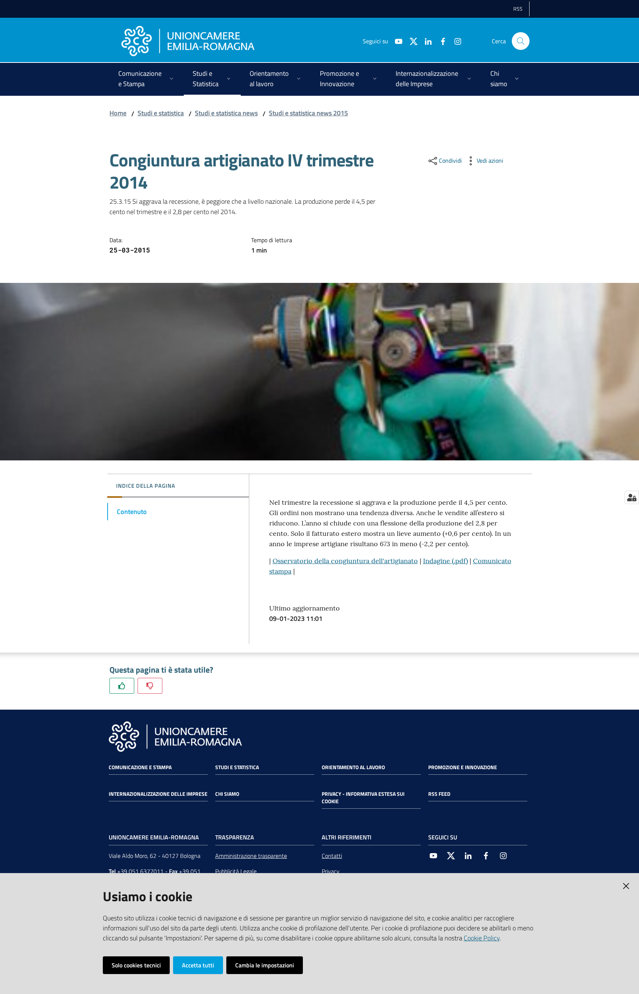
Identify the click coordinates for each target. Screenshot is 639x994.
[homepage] (187, 41)
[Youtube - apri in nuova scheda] (395, 40)
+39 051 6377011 (140, 871)
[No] (150, 686)
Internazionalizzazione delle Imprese (158, 794)
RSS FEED (439, 794)
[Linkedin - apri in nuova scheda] (425, 40)
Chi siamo (227, 794)
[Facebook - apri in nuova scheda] (440, 40)
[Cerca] (521, 41)
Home (117, 113)
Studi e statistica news (226, 113)
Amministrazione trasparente (251, 855)
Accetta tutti (198, 965)
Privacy (330, 871)
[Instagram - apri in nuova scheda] (454, 40)
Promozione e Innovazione (462, 767)
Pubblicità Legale (236, 871)
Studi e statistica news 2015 (308, 113)
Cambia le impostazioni (264, 965)
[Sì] (121, 686)
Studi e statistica (161, 113)
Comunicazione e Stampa (140, 767)
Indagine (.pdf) (445, 561)
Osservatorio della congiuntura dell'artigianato (345, 561)
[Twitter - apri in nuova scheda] (410, 40)
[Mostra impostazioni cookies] (632, 497)
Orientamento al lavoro (353, 767)
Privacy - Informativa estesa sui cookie (363, 797)
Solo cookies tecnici (136, 965)
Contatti (332, 855)
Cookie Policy (482, 938)
